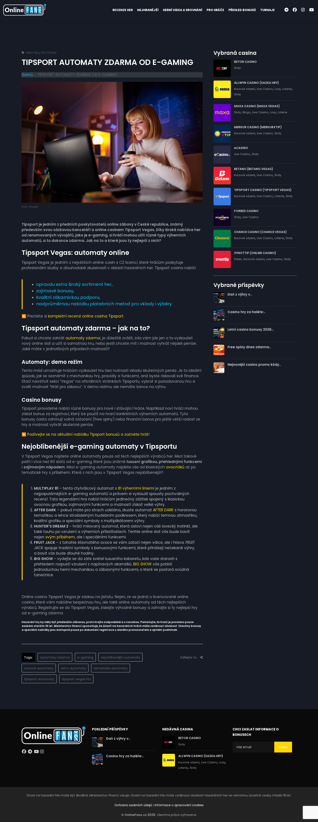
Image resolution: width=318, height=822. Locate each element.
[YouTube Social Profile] (36, 752)
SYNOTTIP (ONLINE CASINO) (255, 253)
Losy (278, 89)
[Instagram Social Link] (303, 10)
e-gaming (85, 657)
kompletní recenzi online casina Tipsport (85, 316)
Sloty (237, 68)
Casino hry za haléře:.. (246, 312)
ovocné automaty (38, 668)
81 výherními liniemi (136, 488)
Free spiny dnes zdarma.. (249, 347)
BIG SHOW (142, 564)
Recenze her (122, 10)
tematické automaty (110, 668)
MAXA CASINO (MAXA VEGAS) (257, 106)
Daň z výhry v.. (240, 294)
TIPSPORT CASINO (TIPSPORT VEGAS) (263, 190)
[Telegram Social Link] (286, 10)
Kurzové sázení (244, 89)
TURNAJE (267, 10)
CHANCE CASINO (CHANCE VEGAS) (260, 232)
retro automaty (73, 668)
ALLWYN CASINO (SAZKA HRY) (256, 83)
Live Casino (265, 89)
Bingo (247, 112)
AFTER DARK (163, 510)
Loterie (287, 89)
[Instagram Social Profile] (42, 752)
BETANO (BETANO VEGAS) (253, 169)
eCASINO (241, 148)
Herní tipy (33, 52)
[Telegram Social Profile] (30, 752)
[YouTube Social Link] (311, 10)
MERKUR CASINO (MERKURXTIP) (258, 127)
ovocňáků (175, 467)
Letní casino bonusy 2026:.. (251, 329)
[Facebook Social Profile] (24, 752)
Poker (238, 259)
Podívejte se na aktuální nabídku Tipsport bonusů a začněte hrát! (88, 434)
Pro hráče (215, 10)
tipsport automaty (39, 679)
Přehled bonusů (242, 10)
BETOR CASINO (245, 62)
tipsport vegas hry (76, 679)
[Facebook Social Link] (295, 10)
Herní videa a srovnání (182, 10)
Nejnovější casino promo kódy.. (254, 364)
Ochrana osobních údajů (133, 805)
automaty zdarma (83, 338)
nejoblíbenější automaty (120, 657)
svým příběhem (60, 537)
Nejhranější (148, 10)
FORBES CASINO (246, 211)
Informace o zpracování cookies (179, 805)
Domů (27, 74)
